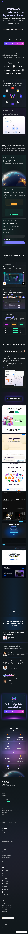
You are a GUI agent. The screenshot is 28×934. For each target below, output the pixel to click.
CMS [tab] (21, 351)
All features (6, 367)
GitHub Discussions (6, 905)
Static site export (6, 806)
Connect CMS (5, 800)
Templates (4, 833)
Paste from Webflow (6, 804)
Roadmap (4, 903)
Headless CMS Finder (7, 837)
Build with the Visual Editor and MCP (14, 43)
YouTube (4, 849)
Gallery (3, 835)
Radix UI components (7, 810)
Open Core (4, 808)
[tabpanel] (14, 371)
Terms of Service (6, 926)
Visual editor (4, 797)
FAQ (3, 861)
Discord (11, 294)
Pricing (3, 793)
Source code (5, 909)
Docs (3, 851)
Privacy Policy (5, 924)
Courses (4, 859)
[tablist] (14, 351)
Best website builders (7, 857)
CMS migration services (7, 841)
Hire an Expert (5, 839)
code (13, 316)
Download (4, 814)
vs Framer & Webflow (7, 855)
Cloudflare (4, 812)
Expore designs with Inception (9, 822)
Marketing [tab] (7, 351)
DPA (3, 927)
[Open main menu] (25, 2)
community (8, 318)
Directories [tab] (14, 351)
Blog (3, 853)
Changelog (4, 911)
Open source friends (7, 907)
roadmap (9, 316)
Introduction (4, 830)
